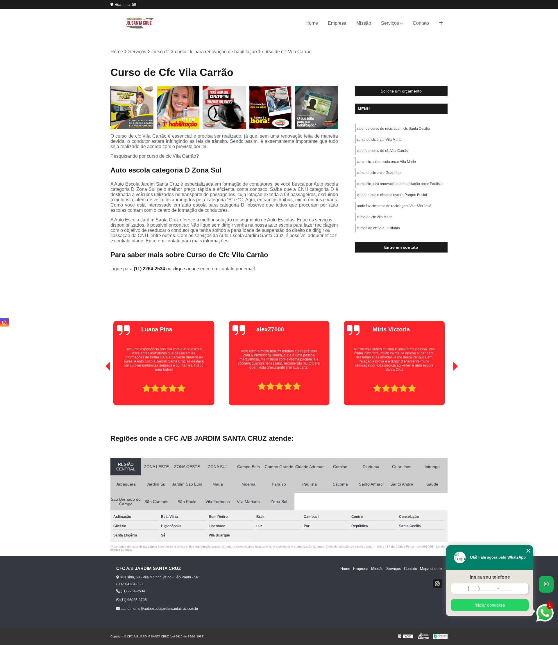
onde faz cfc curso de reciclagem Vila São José (394, 206)
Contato (421, 23)
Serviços (390, 23)
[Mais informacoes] (441, 23)
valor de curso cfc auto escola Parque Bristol (392, 195)
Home (311, 23)
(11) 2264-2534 (150, 268)
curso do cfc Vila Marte (375, 217)
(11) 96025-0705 (133, 600)
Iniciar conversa (490, 605)
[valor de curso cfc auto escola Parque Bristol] (132, 107)
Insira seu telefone (490, 577)
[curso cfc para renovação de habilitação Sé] (224, 107)
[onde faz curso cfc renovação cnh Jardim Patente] (316, 107)
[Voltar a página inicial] (139, 23)
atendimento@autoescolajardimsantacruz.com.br (159, 609)
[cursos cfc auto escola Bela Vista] (270, 107)
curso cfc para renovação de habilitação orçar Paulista (400, 184)
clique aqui (184, 268)
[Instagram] (437, 583)
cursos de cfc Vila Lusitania (378, 228)
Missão (363, 23)
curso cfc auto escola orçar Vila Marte (386, 162)
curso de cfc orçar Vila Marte (379, 140)
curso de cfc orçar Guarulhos (379, 173)
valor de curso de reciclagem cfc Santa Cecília (393, 129)
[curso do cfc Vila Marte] (178, 107)
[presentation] (99, 388)
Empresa (337, 23)
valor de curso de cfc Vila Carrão (382, 151)
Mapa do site (431, 568)
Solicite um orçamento (401, 91)
